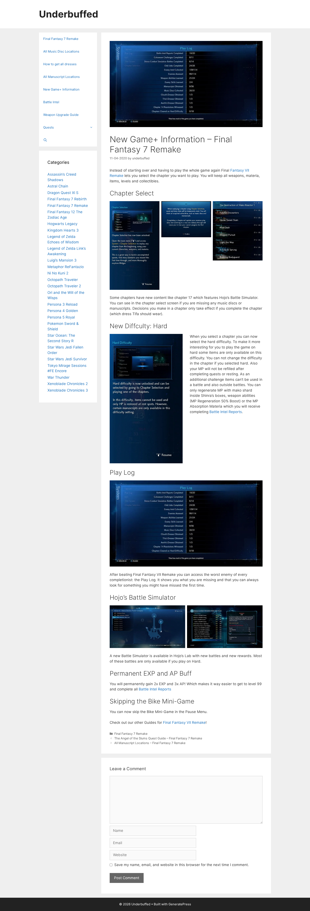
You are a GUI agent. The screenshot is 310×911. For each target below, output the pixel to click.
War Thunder (58, 377)
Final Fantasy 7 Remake (130, 733)
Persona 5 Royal (61, 317)
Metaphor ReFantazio (65, 267)
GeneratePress (179, 904)
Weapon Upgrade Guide (61, 115)
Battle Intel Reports (225, 412)
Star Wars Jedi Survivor (67, 359)
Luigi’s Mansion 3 (62, 260)
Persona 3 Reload (62, 304)
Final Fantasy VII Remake (184, 722)
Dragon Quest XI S (62, 193)
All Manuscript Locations (61, 77)
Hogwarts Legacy (62, 224)
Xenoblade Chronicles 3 (67, 390)
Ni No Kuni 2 (57, 273)
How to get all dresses (60, 64)
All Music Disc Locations (61, 51)
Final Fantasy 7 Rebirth (67, 199)
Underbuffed (68, 14)
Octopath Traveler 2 (64, 286)
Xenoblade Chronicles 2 (67, 384)
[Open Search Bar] (68, 140)
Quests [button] (48, 127)
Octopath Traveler (62, 280)
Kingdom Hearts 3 (63, 230)
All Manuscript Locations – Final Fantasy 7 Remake (149, 743)
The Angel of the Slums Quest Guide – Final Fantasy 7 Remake (158, 738)
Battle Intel (51, 102)
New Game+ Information (61, 89)
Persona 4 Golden (62, 311)
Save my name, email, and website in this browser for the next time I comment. (181, 865)
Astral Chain (57, 186)
